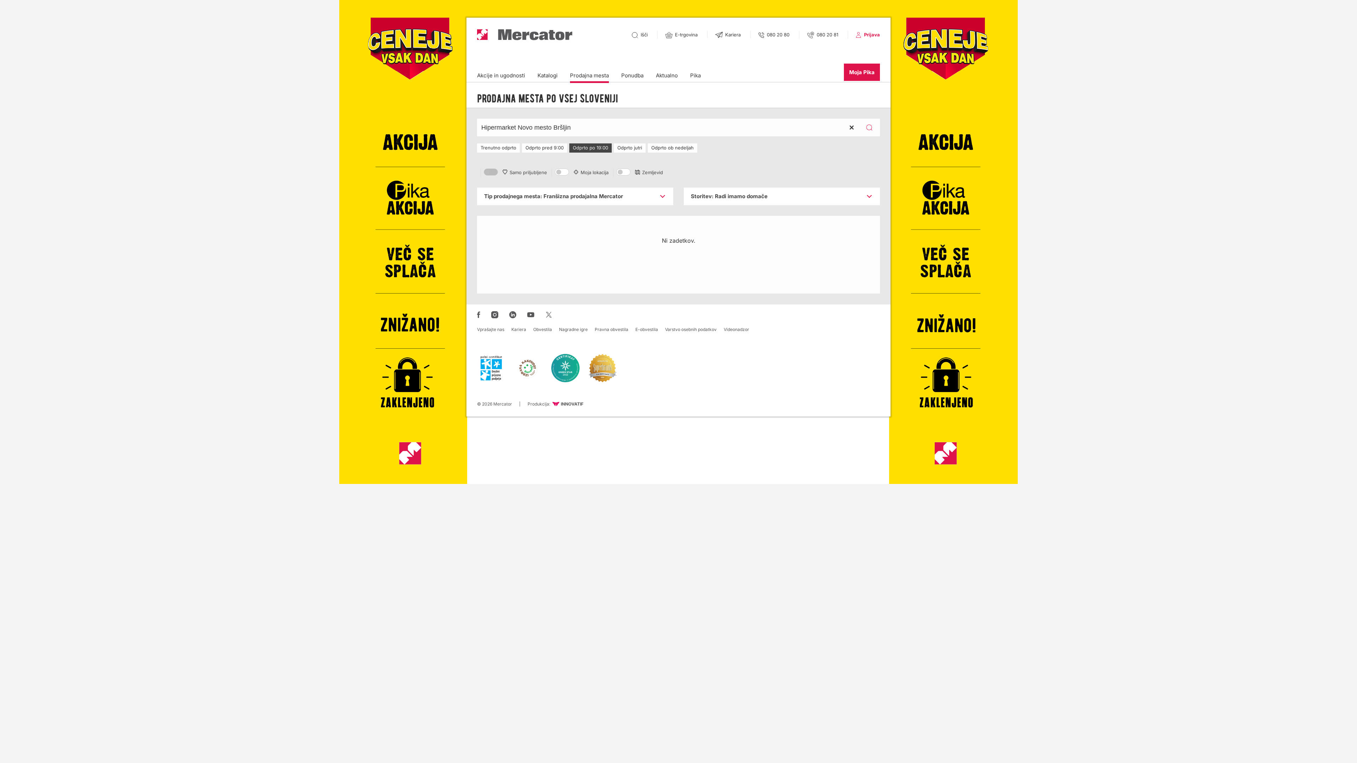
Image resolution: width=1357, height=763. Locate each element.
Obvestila (542, 329)
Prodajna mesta (589, 75)
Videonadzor (736, 329)
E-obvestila (646, 329)
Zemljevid (652, 172)
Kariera (518, 329)
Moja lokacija (595, 172)
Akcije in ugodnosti (501, 75)
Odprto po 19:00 (590, 147)
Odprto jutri (629, 147)
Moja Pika (862, 72)
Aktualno (667, 75)
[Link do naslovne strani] (524, 34)
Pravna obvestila (611, 329)
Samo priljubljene (528, 172)
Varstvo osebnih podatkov (691, 329)
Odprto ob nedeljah (672, 147)
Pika (695, 75)
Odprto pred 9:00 (544, 147)
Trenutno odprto (498, 147)
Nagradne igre (573, 329)
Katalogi (547, 75)
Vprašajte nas (490, 329)
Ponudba (632, 75)
